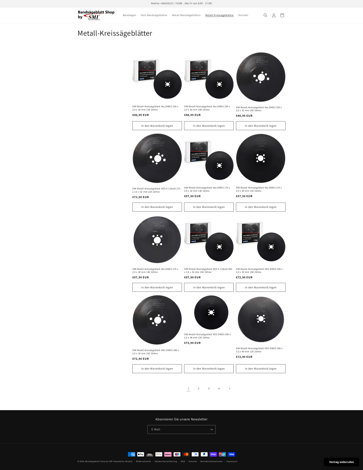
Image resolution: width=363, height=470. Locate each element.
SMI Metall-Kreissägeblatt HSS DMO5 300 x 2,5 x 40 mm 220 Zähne (207, 336)
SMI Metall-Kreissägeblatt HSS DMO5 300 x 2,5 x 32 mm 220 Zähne (155, 352)
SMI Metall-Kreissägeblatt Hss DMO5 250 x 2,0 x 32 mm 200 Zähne (259, 109)
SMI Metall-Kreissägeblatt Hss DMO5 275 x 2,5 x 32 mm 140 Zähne (207, 189)
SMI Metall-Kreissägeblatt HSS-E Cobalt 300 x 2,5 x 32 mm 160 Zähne (208, 271)
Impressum (231, 461)
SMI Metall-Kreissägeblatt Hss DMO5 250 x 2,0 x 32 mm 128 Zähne (155, 108)
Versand (192, 461)
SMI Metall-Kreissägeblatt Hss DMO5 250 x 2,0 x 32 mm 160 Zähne (207, 108)
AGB (183, 461)
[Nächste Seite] (229, 388)
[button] (265, 15)
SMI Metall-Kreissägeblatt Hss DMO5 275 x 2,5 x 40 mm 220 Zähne (259, 189)
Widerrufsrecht (143, 461)
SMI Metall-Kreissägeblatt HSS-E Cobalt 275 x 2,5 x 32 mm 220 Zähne (156, 190)
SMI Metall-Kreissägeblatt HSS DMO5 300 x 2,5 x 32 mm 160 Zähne (259, 271)
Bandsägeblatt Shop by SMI (99, 461)
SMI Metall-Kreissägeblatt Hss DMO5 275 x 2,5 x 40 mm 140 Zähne (155, 271)
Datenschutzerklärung (166, 461)
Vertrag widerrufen (341, 462)
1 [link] (188, 388)
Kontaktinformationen (211, 461)
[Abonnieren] (211, 429)
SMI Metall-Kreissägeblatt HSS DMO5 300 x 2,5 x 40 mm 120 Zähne (259, 350)
